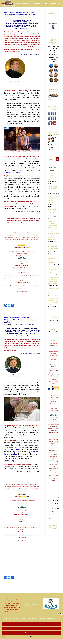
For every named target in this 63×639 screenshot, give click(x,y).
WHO (20, 123)
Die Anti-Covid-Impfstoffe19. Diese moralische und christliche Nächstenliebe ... (53, 225)
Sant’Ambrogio (9, 461)
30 (57, 514)
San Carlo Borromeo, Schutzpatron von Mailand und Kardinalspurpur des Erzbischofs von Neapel (21, 319)
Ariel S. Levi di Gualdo (13, 376)
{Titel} (30, 636)
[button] (60, 614)
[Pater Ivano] (51, 67)
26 (50, 514)
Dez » (54, 518)
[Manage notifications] (3, 635)
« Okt (49, 518)
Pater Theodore (32, 17)
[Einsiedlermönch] (51, 72)
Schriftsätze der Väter (20, 17)
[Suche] (15, 11)
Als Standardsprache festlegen (53, 145)
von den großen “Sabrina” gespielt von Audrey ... (53, 248)
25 (48, 514)
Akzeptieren (31, 623)
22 (55, 511)
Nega (31, 628)
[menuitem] (3, 3)
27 (52, 514)
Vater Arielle (31, 324)
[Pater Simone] (51, 77)
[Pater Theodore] (51, 81)
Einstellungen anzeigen (31, 633)
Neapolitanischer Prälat (13, 449)
